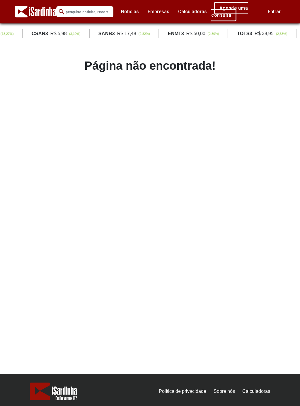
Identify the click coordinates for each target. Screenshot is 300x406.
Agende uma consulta (229, 11)
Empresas (158, 11)
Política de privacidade (182, 391)
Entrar (274, 11)
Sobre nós (224, 391)
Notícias (130, 11)
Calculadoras (192, 11)
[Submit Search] (61, 12)
